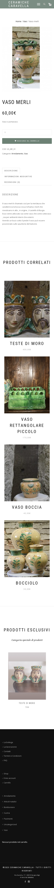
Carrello (7, 782)
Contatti (7, 751)
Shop (6, 773)
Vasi (25, 21)
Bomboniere (9, 807)
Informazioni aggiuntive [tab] (18, 176)
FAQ (5, 760)
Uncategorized (10, 824)
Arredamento (17, 153)
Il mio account (10, 778)
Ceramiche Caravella (18, 4)
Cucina (7, 813)
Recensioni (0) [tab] (12, 182)
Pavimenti (8, 818)
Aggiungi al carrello (28, 141)
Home (18, 21)
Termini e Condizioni (12, 756)
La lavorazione (10, 747)
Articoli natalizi (10, 801)
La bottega (8, 742)
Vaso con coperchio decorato (27, 703)
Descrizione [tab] (11, 171)
